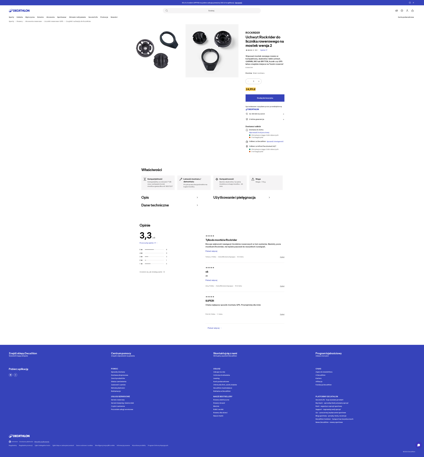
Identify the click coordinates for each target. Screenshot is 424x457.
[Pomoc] (402, 10)
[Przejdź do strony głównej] (19, 10)
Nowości (114, 17)
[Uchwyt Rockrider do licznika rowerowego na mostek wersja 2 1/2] (212, 50)
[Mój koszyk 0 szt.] (412, 10)
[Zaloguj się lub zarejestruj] (407, 10)
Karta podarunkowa (406, 17)
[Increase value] (258, 81)
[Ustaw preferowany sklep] (396, 10)
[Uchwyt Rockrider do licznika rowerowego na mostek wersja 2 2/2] (159, 50)
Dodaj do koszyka (265, 98)
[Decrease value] (248, 81)
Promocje (104, 17)
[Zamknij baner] (413, 2)
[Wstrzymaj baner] (410, 2)
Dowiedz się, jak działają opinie (151, 272)
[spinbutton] (253, 81)
